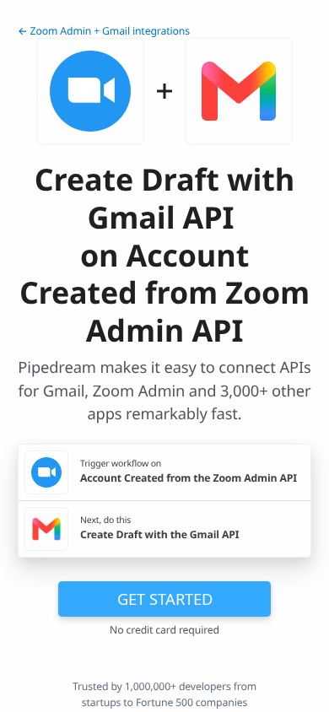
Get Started (165, 598)
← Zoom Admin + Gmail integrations (104, 31)
